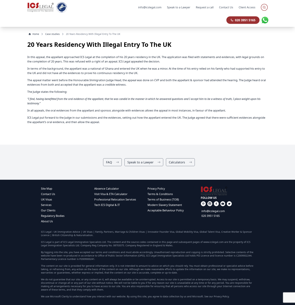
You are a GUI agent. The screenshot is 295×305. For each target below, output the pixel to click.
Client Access (247, 7)
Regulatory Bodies (53, 216)
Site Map (46, 188)
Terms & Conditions (160, 194)
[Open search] (264, 7)
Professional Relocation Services (115, 199)
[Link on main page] (227, 191)
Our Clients (48, 210)
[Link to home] (40, 7)
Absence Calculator (106, 188)
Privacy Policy (156, 188)
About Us (47, 221)
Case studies (52, 34)
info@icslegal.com (213, 211)
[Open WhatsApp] (265, 20)
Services (46, 205)
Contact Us (226, 7)
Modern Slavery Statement (165, 205)
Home (35, 34)
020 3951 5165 (245, 20)
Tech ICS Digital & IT (107, 205)
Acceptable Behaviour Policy (166, 210)
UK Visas (46, 199)
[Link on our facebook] (203, 203)
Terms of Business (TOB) (163, 199)
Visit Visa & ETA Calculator (111, 194)
